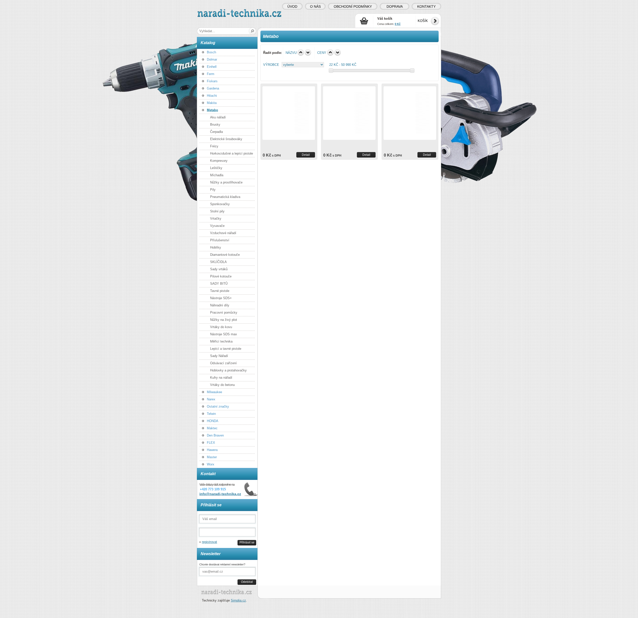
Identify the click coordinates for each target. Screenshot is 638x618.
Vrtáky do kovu (221, 327)
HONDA (212, 421)
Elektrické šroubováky (226, 139)
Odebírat (247, 581)
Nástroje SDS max (223, 334)
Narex (211, 399)
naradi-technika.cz (211, 11)
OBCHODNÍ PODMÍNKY (353, 6)
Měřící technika (221, 341)
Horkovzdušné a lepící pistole (231, 153)
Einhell (212, 67)
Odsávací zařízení (223, 363)
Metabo (212, 110)
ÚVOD (292, 6)
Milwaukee (214, 392)
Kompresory (219, 161)
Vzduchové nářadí (223, 233)
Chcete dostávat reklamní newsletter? (222, 564)
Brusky (215, 124)
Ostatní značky (218, 406)
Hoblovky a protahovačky (228, 370)
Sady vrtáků (219, 269)
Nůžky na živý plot (223, 320)
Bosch (211, 52)
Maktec (212, 428)
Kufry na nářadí (221, 377)
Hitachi (212, 95)
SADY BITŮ (219, 283)
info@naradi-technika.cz (220, 494)
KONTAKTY (426, 6)
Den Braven (215, 435)
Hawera (212, 450)
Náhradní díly (219, 305)
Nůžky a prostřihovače (226, 182)
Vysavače (217, 226)
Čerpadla (216, 132)
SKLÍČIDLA (218, 262)
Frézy (214, 146)
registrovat (209, 542)
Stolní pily (217, 211)
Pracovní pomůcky (223, 312)
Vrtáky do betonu (222, 385)
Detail (306, 154)
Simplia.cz (238, 600)
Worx (210, 464)
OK (252, 31)
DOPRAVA (395, 6)
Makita (212, 103)
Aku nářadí (218, 117)
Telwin (211, 414)
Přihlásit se (246, 542)
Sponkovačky (220, 204)
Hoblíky (215, 247)
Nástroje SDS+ (221, 298)
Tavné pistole (219, 291)
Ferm (210, 74)
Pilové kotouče (221, 276)
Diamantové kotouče (225, 255)
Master (212, 457)
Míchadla (216, 175)
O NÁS (315, 6)
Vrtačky (215, 218)
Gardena (213, 88)
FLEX (211, 442)
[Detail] (289, 113)
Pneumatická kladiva (225, 197)
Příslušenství (219, 240)
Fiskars (212, 81)
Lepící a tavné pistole (225, 349)
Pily (213, 189)
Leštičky (216, 168)
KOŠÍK (423, 21)
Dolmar (212, 59)
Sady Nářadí (219, 356)
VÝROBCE (271, 65)
